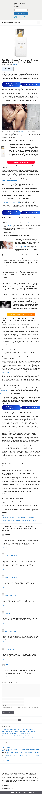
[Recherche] (19, 720)
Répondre (5, 547)
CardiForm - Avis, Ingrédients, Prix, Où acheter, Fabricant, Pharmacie (17, 735)
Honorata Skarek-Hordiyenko (11, 22)
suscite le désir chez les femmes (30, 222)
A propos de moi (5, 766)
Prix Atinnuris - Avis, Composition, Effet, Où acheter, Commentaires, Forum (19, 520)
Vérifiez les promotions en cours (21, 162)
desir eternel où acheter (18, 517)
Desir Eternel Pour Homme (30, 84)
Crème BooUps (29, 346)
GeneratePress (32, 792)
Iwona (7, 664)
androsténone (7, 225)
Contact (3, 767)
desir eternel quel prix (29, 517)
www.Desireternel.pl (26, 458)
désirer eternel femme (8, 517)
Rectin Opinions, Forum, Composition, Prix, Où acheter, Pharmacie (16, 733)
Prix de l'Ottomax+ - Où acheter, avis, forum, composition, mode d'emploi (18, 737)
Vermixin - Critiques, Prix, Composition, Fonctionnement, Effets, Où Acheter (18, 731)
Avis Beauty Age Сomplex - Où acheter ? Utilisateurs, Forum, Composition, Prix (19, 729)
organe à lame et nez (22, 131)
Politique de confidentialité (7, 769)
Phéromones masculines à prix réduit (21, 315)
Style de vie (5, 515)
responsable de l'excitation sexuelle (12, 202)
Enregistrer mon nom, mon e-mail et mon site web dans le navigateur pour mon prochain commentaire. (20, 708)
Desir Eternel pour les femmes (11, 84)
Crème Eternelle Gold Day (9, 180)
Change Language (21, 13)
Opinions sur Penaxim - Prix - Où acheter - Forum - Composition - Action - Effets (21, 518)
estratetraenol (7, 201)
